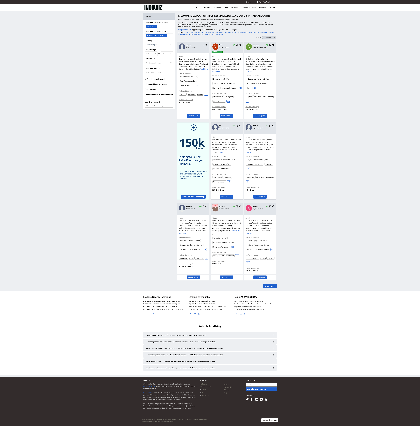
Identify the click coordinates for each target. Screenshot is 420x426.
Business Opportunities (213, 7)
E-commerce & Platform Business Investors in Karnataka (207, 309)
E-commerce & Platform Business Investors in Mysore (160, 306)
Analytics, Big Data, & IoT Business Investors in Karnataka (207, 306)
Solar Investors (183, 34)
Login (249, 2)
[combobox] (159, 26)
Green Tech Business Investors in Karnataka (248, 301)
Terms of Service (206, 387)
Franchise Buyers (195, 34)
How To (262, 7)
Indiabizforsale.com (149, 386)
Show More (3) (241, 314)
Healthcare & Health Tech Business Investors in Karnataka (253, 304)
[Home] (154, 9)
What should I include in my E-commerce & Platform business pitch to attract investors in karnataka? (185, 348)
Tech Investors (254, 32)
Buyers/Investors (231, 7)
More (272, 7)
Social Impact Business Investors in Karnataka (249, 309)
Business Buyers (217, 34)
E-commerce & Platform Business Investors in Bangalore (161, 301)
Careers (226, 384)
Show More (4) (195, 314)
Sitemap (227, 390)
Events (203, 390)
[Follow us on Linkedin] (257, 399)
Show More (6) (150, 314)
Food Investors (206, 34)
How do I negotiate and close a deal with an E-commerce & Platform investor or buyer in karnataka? (184, 355)
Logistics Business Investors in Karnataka (247, 307)
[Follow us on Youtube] (267, 399)
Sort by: (258, 37)
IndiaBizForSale (148, 393)
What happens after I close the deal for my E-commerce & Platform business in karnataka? (181, 361)
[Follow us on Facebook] (253, 399)
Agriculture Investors (267, 32)
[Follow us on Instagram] (262, 399)
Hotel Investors (213, 32)
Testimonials (228, 387)
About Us (204, 384)
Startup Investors (191, 32)
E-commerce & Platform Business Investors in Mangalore (161, 304)
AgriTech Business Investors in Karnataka (202, 304)
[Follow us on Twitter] (248, 399)
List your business (185, 29)
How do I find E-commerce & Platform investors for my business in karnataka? (176, 335)
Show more (270, 286)
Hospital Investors (225, 32)
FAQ (202, 392)
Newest (268, 38)
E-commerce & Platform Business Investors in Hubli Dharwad (163, 309)
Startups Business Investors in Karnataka (202, 301)
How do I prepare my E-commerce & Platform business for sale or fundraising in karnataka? (181, 342)
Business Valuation (249, 7)
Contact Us (205, 395)
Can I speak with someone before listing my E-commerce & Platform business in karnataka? (181, 368)
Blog (225, 393)
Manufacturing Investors (240, 32)
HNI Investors (202, 32)
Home (198, 7)
